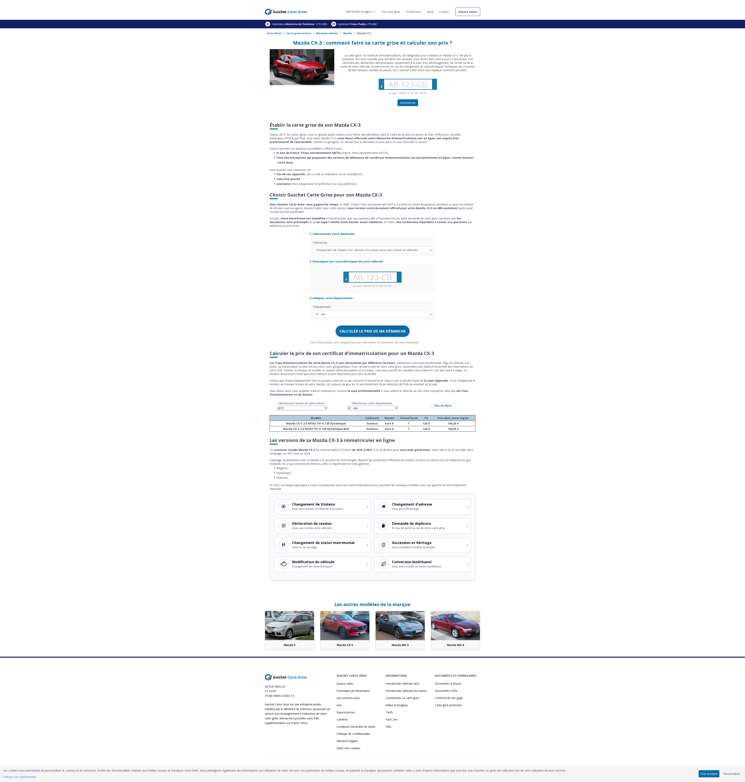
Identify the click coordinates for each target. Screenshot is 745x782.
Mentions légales (347, 741)
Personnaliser (731, 774)
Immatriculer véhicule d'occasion (406, 691)
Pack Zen (391, 719)
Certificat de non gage (449, 698)
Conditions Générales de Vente (356, 726)
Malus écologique (397, 705)
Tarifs (389, 712)
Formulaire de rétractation (353, 691)
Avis (339, 705)
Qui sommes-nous (348, 698)
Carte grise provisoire (448, 705)
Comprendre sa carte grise (402, 698)
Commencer (408, 103)
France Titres (299, 723)
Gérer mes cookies (348, 748)
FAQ (388, 726)
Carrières (342, 719)
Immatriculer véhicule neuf (402, 683)
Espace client (345, 683)
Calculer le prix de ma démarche (373, 331)
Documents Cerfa (446, 691)
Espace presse (346, 712)
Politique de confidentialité (353, 734)
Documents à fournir (448, 683)
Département (322, 307)
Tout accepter (709, 774)
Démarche (320, 242)
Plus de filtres (443, 405)
